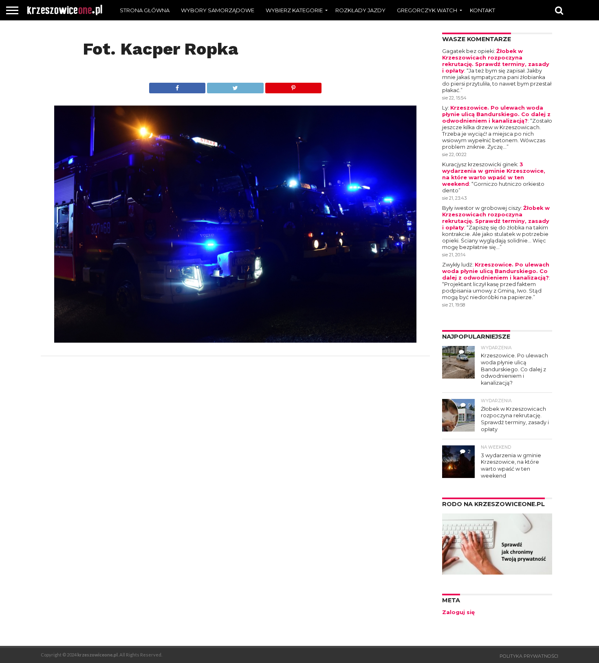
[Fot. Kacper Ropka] (235, 340)
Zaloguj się (458, 612)
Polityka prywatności (529, 656)
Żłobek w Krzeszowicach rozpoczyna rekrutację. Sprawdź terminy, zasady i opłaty (495, 61)
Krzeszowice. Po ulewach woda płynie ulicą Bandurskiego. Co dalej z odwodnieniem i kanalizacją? (496, 114)
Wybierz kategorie (294, 10)
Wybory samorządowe (217, 10)
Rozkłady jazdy (360, 10)
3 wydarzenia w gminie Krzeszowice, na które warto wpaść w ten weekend (493, 174)
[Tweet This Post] (235, 86)
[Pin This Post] (293, 86)
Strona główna (145, 10)
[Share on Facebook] (177, 86)
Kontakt (482, 10)
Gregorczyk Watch (427, 10)
